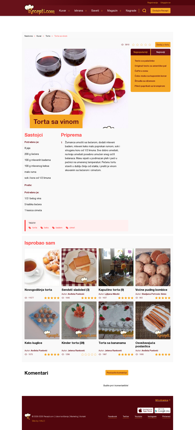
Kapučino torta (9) (116, 273)
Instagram (152, 416)
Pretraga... (144, 10)
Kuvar (62, 10)
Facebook (112, 416)
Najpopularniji (141, 52)
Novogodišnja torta (42, 273)
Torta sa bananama (116, 329)
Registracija (153, 3)
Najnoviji (160, 52)
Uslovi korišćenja (62, 416)
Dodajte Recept (160, 10)
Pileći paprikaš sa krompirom (150, 86)
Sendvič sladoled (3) (79, 273)
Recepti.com (40, 9)
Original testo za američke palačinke (150, 66)
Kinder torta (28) (79, 329)
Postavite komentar (117, 372)
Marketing (74, 416)
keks (46, 227)
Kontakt (83, 416)
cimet (72, 227)
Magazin (112, 10)
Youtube (138, 416)
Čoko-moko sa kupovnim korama (150, 76)
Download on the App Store (145, 410)
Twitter (126, 416)
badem (59, 227)
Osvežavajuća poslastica (152, 329)
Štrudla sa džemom (145, 81)
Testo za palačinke (145, 60)
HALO (42, 421)
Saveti (95, 10)
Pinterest (166, 416)
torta (34, 227)
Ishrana (78, 10)
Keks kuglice (42, 329)
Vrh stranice (161, 400)
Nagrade (131, 10)
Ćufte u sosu (141, 71)
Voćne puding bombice (152, 273)
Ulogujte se (165, 3)
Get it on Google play (162, 410)
